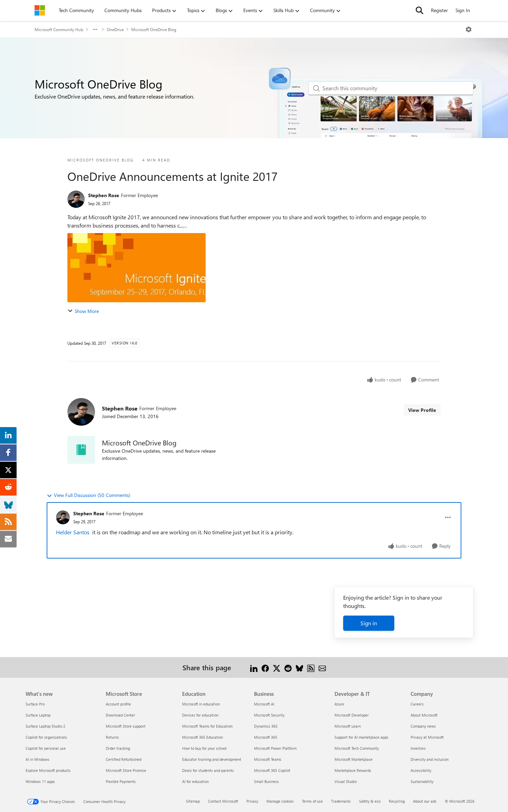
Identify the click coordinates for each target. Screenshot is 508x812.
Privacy (252, 801)
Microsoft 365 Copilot (272, 770)
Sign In (462, 10)
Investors (418, 748)
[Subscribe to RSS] (310, 667)
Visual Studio (346, 781)
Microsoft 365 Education (202, 737)
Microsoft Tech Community (357, 748)
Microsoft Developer (352, 715)
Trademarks (341, 801)
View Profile (422, 410)
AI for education (195, 781)
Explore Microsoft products (48, 770)
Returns (112, 737)
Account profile (118, 704)
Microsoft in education (201, 704)
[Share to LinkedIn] (253, 667)
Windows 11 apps (40, 781)
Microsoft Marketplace (354, 759)
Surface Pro (35, 704)
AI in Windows (37, 759)
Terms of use (312, 801)
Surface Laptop (38, 715)
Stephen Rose (103, 195)
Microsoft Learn (348, 726)
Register (439, 10)
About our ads (424, 801)
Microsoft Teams (267, 759)
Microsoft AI (264, 704)
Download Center (120, 715)
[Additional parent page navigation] (95, 29)
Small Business (266, 781)
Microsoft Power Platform (275, 748)
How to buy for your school (204, 748)
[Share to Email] (322, 667)
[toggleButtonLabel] (468, 29)
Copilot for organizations (46, 737)
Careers (417, 704)
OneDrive (115, 29)
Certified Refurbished (123, 759)
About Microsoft (424, 715)
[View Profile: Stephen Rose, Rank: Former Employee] (76, 199)
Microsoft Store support (125, 726)
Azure (339, 704)
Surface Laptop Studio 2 (45, 726)
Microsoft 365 (265, 737)
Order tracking (118, 748)
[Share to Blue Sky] (299, 667)
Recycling (397, 801)
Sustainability (422, 781)
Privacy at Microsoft (427, 737)
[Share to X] (276, 667)
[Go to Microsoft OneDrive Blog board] (81, 450)
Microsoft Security (269, 715)
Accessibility (421, 770)
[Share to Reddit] (288, 667)
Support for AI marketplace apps (361, 737)
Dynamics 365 (265, 726)
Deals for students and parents (208, 770)
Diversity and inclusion (430, 759)
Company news (423, 726)
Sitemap (193, 801)
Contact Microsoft (223, 801)
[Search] (419, 10)
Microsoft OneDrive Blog (153, 29)
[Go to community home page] (40, 10)
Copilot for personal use (46, 748)
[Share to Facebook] (265, 667)
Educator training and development (211, 759)
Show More (87, 311)
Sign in (368, 623)
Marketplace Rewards (353, 770)
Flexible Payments (121, 781)
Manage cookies (280, 801)
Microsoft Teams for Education (207, 726)
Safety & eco (369, 801)
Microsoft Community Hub (59, 29)
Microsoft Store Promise (126, 770)
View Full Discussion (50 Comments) (92, 495)
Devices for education (200, 715)
